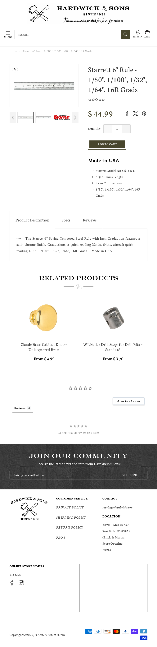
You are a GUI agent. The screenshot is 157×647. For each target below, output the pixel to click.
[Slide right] (75, 117)
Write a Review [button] (131, 401)
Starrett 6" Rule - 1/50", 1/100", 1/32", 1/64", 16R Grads (57, 51)
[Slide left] (13, 117)
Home (14, 51)
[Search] (125, 34)
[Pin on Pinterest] (144, 113)
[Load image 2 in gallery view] (27, 117)
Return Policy (69, 527)
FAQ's (60, 537)
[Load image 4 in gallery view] (63, 117)
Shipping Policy (71, 517)
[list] (78, 331)
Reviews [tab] (19, 408)
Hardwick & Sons (49, 634)
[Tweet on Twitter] (135, 113)
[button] (8, 34)
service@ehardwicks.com (117, 507)
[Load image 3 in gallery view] (45, 117)
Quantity (94, 128)
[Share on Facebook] (126, 113)
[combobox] (72, 34)
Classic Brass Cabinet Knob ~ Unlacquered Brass (44, 347)
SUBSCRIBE (131, 475)
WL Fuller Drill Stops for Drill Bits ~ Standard (113, 347)
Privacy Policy (70, 507)
